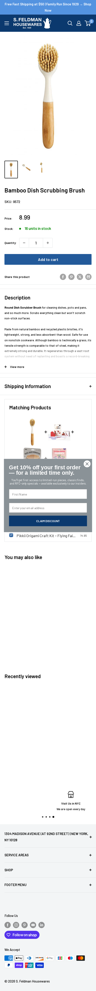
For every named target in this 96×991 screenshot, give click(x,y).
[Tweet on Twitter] (80, 277)
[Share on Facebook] (63, 277)
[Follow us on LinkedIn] (41, 924)
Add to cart (48, 259)
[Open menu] (6, 23)
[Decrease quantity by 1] (24, 243)
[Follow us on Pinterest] (24, 924)
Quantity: (10, 243)
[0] (88, 23)
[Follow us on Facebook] (7, 924)
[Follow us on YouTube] (33, 924)
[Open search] (70, 23)
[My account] (79, 23)
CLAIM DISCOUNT (48, 521)
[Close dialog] (87, 463)
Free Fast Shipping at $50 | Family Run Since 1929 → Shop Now (48, 7)
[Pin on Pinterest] (71, 277)
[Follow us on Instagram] (16, 924)
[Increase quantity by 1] (47, 243)
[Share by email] (88, 277)
